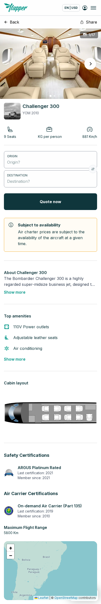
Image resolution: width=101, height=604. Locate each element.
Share (91, 22)
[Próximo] (90, 64)
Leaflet (43, 598)
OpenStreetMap (66, 598)
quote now (50, 201)
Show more (14, 292)
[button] (10, 547)
